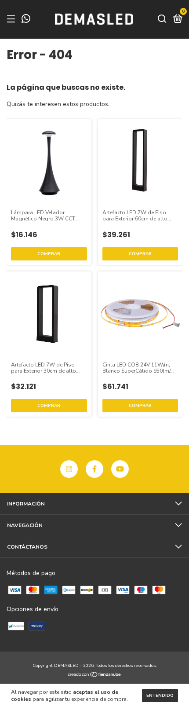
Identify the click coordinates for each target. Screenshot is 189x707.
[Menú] (12, 19)
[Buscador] (162, 19)
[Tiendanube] (94, 675)
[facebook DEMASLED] (94, 469)
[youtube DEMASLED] (120, 469)
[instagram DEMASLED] (69, 469)
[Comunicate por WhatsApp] (25, 20)
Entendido (160, 695)
